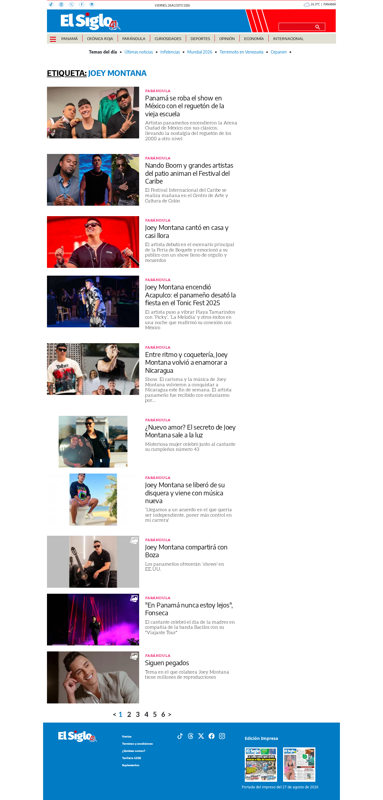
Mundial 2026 (199, 51)
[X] (74, 5)
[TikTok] (53, 5)
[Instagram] (93, 5)
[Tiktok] (180, 735)
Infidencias (170, 51)
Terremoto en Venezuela (241, 51)
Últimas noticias (138, 51)
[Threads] (64, 5)
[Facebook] (84, 5)
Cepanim (279, 51)
